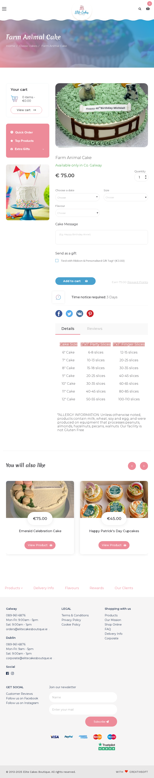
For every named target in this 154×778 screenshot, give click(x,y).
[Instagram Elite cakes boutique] (12, 673)
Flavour (60, 205)
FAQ (108, 629)
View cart (24, 110)
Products (13, 588)
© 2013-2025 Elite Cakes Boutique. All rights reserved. (41, 771)
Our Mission (113, 620)
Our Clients (124, 588)
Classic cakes (28, 46)
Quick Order (24, 132)
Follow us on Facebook (22, 698)
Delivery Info (43, 588)
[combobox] (126, 197)
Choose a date (64, 190)
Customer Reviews (19, 694)
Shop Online (113, 624)
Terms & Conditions (75, 615)
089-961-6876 (15, 615)
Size (106, 190)
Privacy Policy (71, 620)
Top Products (24, 141)
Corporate (112, 638)
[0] (149, 9)
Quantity (140, 171)
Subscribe (100, 721)
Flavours (72, 588)
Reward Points (137, 282)
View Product (38, 545)
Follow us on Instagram (22, 703)
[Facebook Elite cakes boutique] (7, 673)
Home (10, 46)
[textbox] (126, 197)
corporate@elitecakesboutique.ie (29, 658)
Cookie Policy (71, 624)
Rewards (97, 588)
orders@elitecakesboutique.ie (27, 629)
